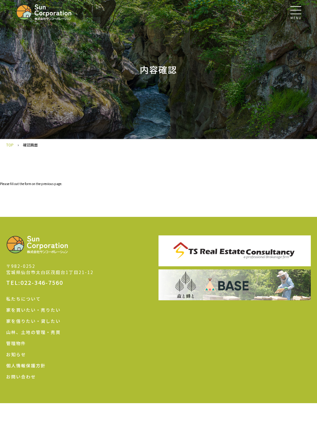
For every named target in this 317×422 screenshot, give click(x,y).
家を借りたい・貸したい (33, 321)
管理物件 (16, 343)
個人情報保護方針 (26, 365)
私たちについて (23, 299)
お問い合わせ (21, 376)
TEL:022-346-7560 (34, 282)
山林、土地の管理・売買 (33, 332)
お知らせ (16, 354)
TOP (10, 144)
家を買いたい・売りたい (33, 310)
